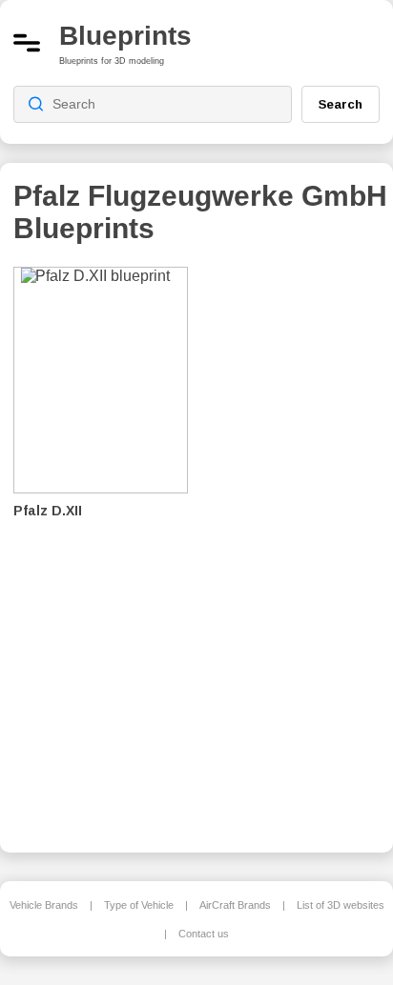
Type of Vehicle (139, 905)
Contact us (203, 933)
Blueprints (125, 35)
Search (340, 103)
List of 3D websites (340, 905)
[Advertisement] (298, 547)
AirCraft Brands (235, 905)
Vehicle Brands (44, 905)
